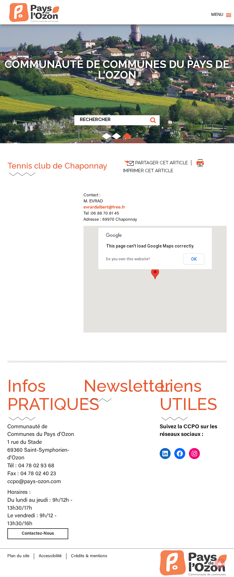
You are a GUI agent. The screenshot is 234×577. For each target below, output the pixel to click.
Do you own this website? (128, 259)
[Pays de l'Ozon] (34, 7)
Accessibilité (50, 556)
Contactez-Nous (38, 534)
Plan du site (18, 556)
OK (194, 259)
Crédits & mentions (89, 556)
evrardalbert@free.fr (104, 207)
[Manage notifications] (220, 563)
